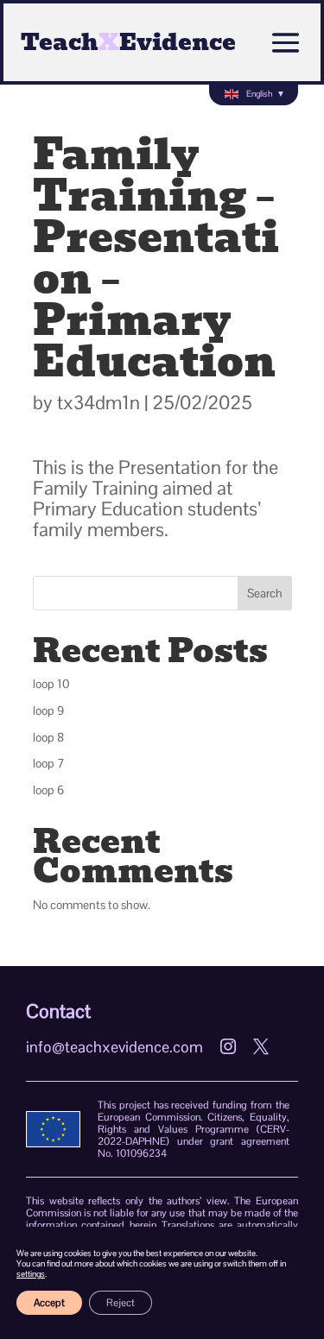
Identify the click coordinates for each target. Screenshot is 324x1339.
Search (265, 593)
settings (30, 1274)
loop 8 (48, 737)
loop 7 (49, 763)
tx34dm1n (98, 402)
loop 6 (48, 790)
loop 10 (51, 684)
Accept (49, 1303)
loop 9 (48, 710)
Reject (120, 1303)
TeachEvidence (128, 42)
